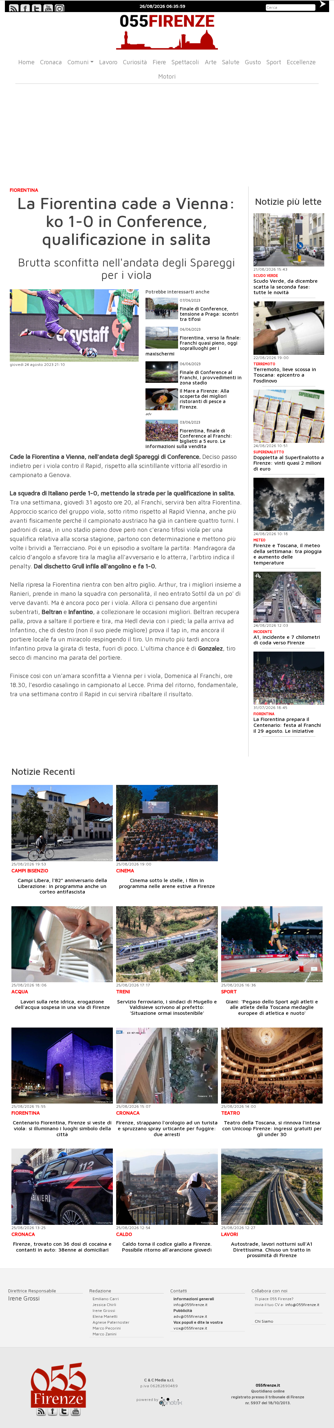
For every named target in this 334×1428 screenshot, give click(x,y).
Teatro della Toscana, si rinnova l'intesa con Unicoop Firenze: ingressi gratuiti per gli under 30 (272, 1128)
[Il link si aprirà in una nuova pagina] (170, 1399)
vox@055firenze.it (190, 1328)
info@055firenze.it (190, 1304)
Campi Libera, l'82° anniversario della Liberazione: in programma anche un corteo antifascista (62, 885)
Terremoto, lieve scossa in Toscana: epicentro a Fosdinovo (284, 374)
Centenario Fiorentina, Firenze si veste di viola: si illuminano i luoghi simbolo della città (62, 1128)
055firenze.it (268, 1385)
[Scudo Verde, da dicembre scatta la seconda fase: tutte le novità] (289, 239)
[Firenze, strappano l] (167, 1066)
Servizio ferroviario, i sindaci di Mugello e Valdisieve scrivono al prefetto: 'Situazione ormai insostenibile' (167, 1007)
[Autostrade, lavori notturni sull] (272, 1187)
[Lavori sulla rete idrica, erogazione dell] (62, 944)
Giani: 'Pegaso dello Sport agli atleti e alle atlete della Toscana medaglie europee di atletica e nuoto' (272, 1007)
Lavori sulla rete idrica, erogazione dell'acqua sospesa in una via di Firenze (62, 1004)
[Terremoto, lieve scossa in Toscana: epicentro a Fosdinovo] (289, 327)
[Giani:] (272, 944)
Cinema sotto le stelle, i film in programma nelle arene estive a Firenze (167, 883)
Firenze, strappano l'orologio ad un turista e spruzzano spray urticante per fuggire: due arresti (167, 1128)
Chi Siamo (264, 1321)
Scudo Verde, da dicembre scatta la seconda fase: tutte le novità (285, 286)
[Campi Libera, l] (62, 823)
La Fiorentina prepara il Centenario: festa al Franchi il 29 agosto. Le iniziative (287, 724)
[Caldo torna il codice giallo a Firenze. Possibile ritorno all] (167, 1187)
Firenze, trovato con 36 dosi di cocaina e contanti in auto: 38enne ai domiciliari (62, 1247)
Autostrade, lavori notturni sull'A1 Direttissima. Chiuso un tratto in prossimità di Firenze (271, 1249)
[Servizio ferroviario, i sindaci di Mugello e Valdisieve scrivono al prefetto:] (167, 944)
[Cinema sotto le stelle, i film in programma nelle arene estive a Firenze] (167, 823)
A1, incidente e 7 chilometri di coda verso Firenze (286, 640)
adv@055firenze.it (190, 1316)
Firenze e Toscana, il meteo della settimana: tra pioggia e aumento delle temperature (287, 553)
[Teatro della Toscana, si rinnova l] (272, 1066)
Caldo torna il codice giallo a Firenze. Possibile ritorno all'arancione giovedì (167, 1247)
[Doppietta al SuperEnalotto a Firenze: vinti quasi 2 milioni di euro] (289, 416)
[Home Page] (167, 31)
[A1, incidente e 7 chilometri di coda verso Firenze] (287, 597)
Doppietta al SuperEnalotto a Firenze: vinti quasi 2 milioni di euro (288, 463)
